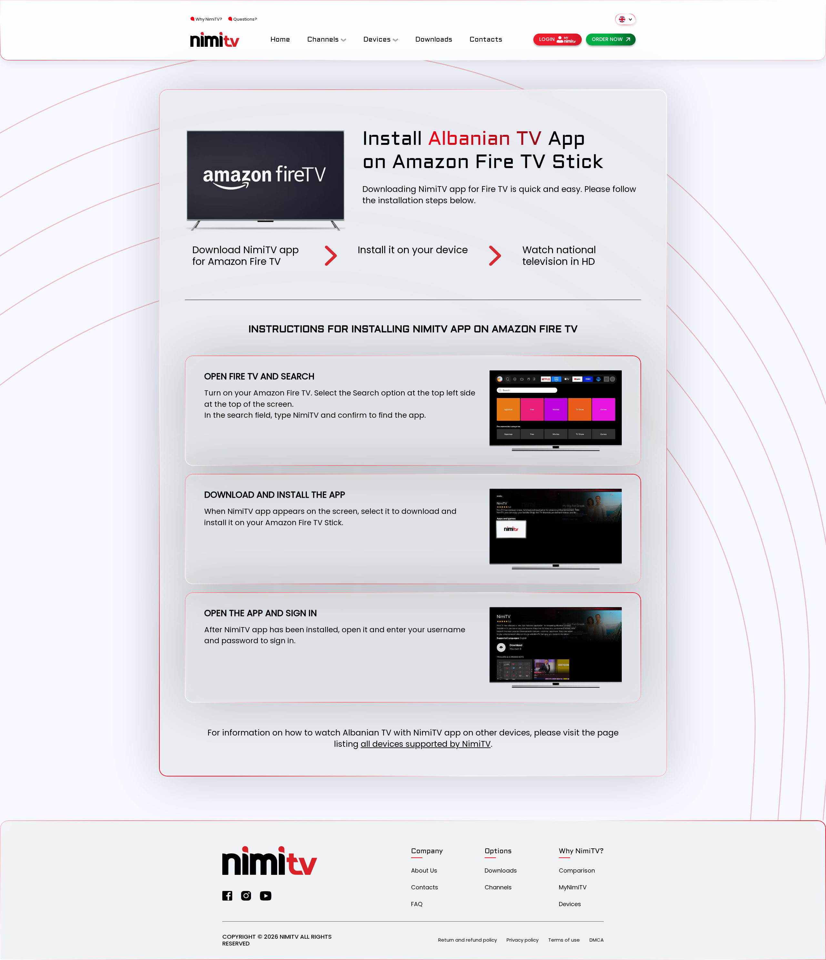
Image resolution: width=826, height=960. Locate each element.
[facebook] (227, 896)
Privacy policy (523, 939)
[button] (343, 39)
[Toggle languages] (625, 19)
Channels (498, 887)
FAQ (416, 904)
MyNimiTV (573, 887)
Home (280, 39)
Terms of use (564, 939)
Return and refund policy (467, 939)
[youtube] (265, 896)
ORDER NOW (607, 39)
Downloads (433, 39)
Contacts (485, 39)
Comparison (577, 870)
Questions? (245, 19)
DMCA (596, 939)
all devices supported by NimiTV (426, 744)
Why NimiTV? (209, 19)
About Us (424, 870)
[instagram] (246, 896)
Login (547, 39)
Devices (570, 904)
